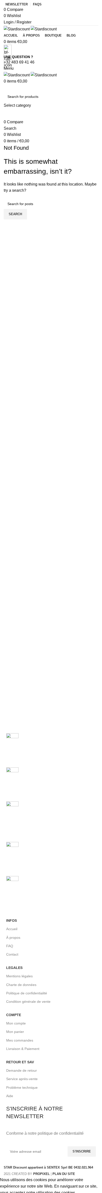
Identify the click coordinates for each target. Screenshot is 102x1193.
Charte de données (21, 985)
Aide (9, 1096)
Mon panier (15, 1032)
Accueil (11, 929)
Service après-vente (22, 1079)
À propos (13, 938)
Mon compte (16, 1023)
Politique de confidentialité (26, 993)
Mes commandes (19, 1040)
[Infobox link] (51, 588)
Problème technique (22, 1087)
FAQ (9, 946)
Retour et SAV (20, 1062)
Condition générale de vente (28, 1002)
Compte (13, 1015)
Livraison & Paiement (22, 1049)
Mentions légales (19, 976)
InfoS (11, 920)
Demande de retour (21, 1070)
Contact (12, 954)
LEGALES (14, 968)
